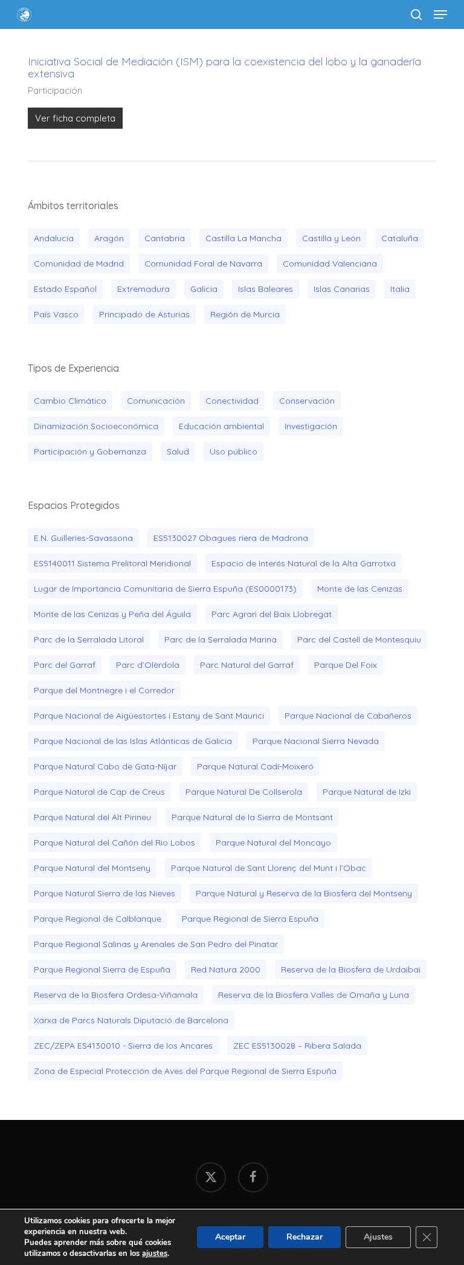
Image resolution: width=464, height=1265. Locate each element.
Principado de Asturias (144, 314)
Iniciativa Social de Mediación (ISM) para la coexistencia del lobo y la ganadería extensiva (224, 67)
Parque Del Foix (345, 664)
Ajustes (378, 1237)
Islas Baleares (265, 288)
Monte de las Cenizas (359, 588)
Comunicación (156, 400)
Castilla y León (331, 238)
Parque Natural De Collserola (243, 791)
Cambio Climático (70, 400)
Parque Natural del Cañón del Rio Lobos (114, 842)
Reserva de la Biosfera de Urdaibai (350, 969)
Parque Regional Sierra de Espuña (102, 969)
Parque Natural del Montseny (92, 867)
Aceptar (230, 1237)
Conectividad (232, 400)
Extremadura (143, 288)
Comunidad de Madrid (79, 263)
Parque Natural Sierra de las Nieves (104, 893)
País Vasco (56, 314)
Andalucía (54, 238)
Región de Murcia (245, 314)
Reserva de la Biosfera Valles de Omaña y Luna (313, 994)
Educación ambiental (221, 426)
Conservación (307, 400)
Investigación (311, 426)
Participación (55, 90)
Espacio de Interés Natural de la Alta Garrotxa (303, 563)
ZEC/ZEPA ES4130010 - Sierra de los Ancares (123, 1045)
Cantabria (164, 238)
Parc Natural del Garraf (247, 664)
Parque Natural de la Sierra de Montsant (252, 817)
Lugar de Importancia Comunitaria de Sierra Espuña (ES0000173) (165, 588)
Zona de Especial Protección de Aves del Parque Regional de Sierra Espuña (185, 1071)
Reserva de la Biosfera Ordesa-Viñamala (116, 994)
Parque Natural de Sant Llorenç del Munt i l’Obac (268, 867)
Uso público (233, 451)
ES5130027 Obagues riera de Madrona (230, 537)
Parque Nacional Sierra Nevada (316, 741)
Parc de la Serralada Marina (220, 639)
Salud (178, 451)
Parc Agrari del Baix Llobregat (271, 614)
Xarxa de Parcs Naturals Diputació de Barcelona (131, 1020)
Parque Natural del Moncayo (273, 842)
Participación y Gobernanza (90, 451)
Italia (400, 288)
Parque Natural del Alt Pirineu (92, 817)
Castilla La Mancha (243, 238)
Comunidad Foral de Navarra (203, 263)
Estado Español (65, 288)
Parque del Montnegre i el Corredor (104, 690)
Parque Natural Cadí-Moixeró (255, 766)
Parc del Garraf (64, 664)
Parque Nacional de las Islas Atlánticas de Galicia (133, 741)
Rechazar (304, 1237)
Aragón (109, 238)
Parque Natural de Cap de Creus (99, 791)
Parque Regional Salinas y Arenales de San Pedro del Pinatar (156, 944)
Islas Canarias (342, 288)
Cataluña (399, 238)
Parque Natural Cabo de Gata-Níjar (105, 766)
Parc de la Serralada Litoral (89, 639)
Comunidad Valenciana (330, 263)
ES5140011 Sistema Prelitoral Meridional (112, 563)
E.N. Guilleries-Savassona (83, 537)
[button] (440, 14)
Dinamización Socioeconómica (96, 426)
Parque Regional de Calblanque (97, 918)
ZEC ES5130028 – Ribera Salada (297, 1045)
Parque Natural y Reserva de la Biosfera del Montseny (304, 893)
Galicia (204, 288)
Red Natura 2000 (225, 969)
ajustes (154, 1253)
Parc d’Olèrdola (147, 664)
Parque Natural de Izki (367, 791)
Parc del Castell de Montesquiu (359, 639)
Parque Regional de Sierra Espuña (250, 918)
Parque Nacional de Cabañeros (348, 715)
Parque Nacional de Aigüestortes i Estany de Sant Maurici (149, 715)
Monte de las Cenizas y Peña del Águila (112, 614)
